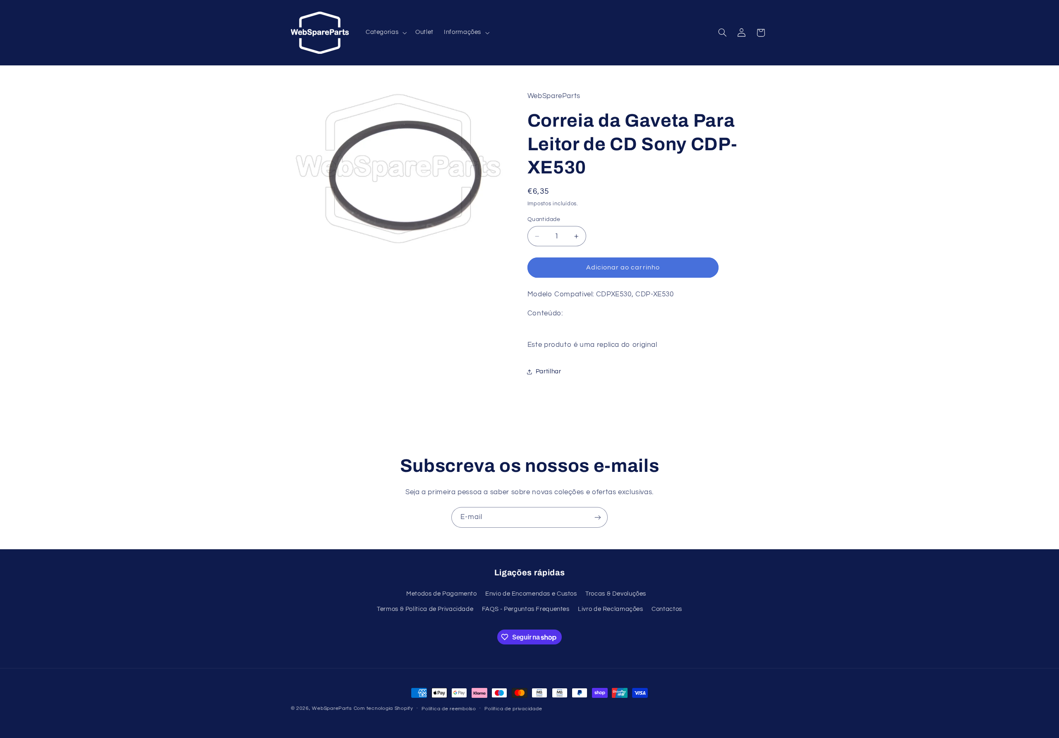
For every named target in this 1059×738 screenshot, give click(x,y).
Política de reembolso (449, 709)
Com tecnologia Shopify (383, 708)
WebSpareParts (332, 708)
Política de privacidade (513, 709)
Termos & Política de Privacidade (425, 609)
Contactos (667, 609)
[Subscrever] (597, 517)
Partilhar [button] (548, 371)
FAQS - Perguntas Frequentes (526, 609)
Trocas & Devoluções (615, 594)
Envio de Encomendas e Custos (531, 594)
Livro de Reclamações (610, 609)
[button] (385, 33)
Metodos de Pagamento (441, 594)
